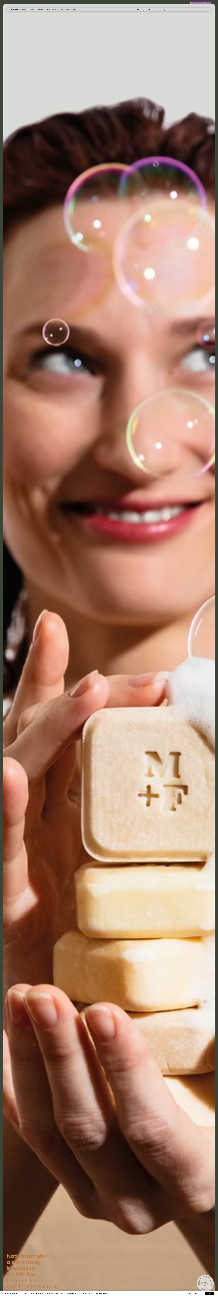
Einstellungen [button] (188, 1293)
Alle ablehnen (199, 1293)
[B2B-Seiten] (63, 9)
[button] (144, 10)
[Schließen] (216, 1293)
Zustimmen (209, 1293)
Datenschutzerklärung (101, 1293)
